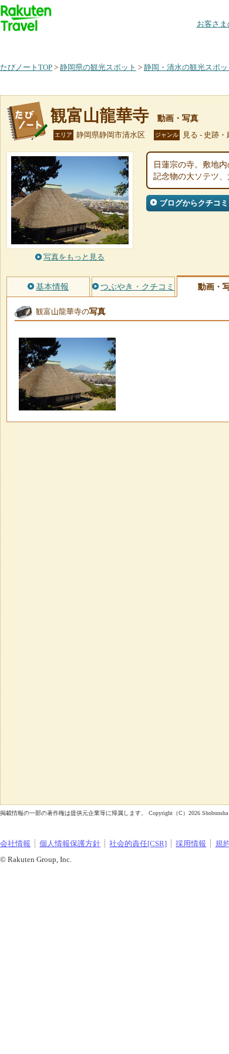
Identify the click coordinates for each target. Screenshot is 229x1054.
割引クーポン (185, 43)
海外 (89, 43)
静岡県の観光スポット (98, 67)
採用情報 (191, 843)
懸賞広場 (137, 43)
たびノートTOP (26, 67)
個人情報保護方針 (69, 843)
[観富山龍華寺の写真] (67, 405)
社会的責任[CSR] (138, 843)
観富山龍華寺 (99, 115)
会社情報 (15, 843)
